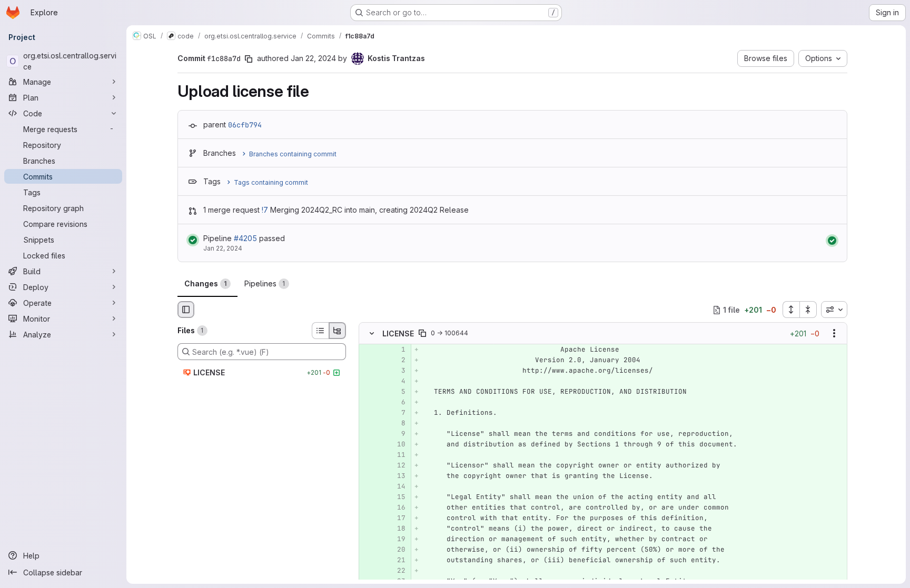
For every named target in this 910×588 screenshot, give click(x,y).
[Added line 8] (396, 423)
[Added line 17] (396, 518)
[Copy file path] (422, 333)
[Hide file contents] (371, 333)
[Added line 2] (396, 360)
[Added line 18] (396, 529)
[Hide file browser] (185, 309)
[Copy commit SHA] (248, 59)
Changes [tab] (205, 283)
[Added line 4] (396, 381)
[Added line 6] (396, 402)
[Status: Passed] (192, 240)
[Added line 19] (396, 539)
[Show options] (834, 333)
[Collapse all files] (808, 309)
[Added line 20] (396, 550)
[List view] (320, 330)
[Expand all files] (791, 309)
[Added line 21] (396, 560)
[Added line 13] (396, 476)
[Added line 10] (396, 445)
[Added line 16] (396, 508)
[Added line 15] (396, 497)
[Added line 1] (396, 350)
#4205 (245, 238)
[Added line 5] (396, 392)
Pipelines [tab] (264, 283)
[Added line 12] (396, 466)
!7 (265, 209)
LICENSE (398, 333)
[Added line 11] (396, 455)
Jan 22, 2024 (313, 58)
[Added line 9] (396, 434)
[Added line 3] (396, 371)
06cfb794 (245, 124)
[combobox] (834, 309)
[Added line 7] (396, 413)
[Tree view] (337, 330)
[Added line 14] (396, 487)
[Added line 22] (396, 571)
